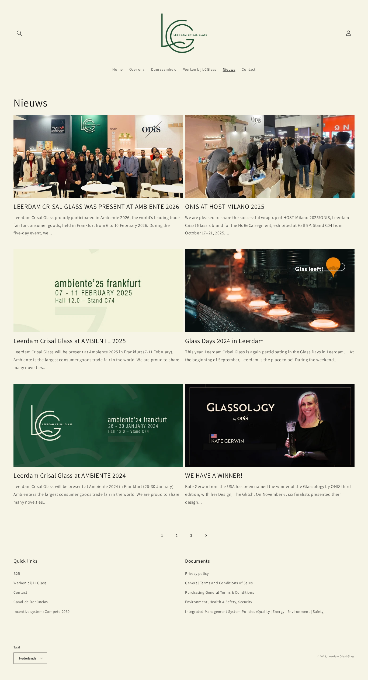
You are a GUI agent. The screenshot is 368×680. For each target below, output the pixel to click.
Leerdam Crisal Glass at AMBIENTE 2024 (69, 475)
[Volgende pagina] (206, 535)
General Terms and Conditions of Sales (219, 582)
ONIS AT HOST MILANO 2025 (224, 206)
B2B (16, 573)
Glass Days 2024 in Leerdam (224, 341)
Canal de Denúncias (30, 601)
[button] (19, 33)
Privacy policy (197, 573)
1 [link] (162, 535)
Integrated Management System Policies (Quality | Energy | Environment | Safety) (255, 611)
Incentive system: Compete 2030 (41, 611)
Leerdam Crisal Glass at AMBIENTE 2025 (69, 341)
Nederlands (27, 658)
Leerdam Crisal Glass (341, 656)
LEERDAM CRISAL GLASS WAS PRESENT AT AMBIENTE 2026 (96, 206)
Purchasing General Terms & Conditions (219, 592)
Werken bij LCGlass (30, 582)
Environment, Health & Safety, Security (218, 601)
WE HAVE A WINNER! (213, 475)
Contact (20, 592)
